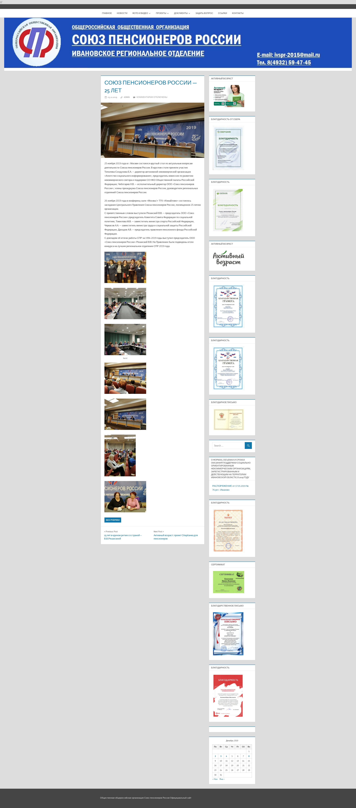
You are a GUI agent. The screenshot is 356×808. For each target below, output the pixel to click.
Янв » (221, 779)
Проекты (161, 13)
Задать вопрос (204, 13)
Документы (181, 13)
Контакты (237, 13)
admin (127, 97)
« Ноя (214, 779)
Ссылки (222, 13)
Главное (107, 13)
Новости (122, 13)
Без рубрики (113, 520)
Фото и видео (140, 13)
